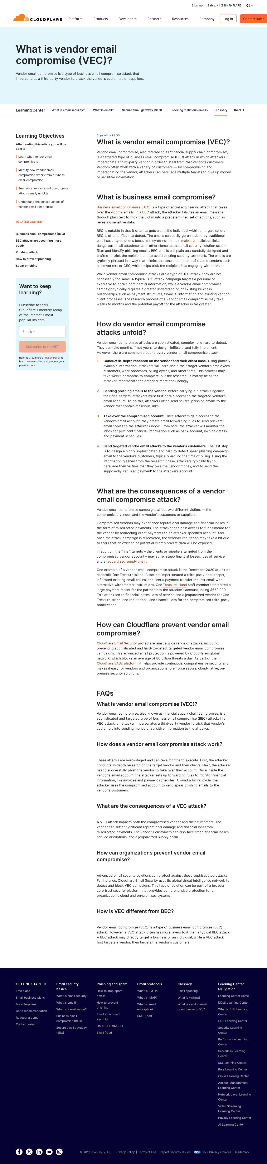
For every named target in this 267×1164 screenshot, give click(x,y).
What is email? (103, 110)
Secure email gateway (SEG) (142, 110)
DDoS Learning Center (233, 1002)
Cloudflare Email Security (117, 643)
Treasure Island (175, 585)
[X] (29, 1152)
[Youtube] (49, 1152)
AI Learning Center (231, 1124)
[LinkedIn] (39, 1152)
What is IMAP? (147, 997)
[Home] (38, 18)
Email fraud (104, 1032)
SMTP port (144, 1016)
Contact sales (25, 1024)
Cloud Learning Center (233, 1076)
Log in (228, 18)
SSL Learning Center (232, 1062)
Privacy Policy (52, 357)
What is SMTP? (147, 991)
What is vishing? (189, 997)
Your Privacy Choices (216, 1152)
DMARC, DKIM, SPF (110, 1026)
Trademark (242, 1152)
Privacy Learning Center (234, 1118)
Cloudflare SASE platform (117, 663)
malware (188, 240)
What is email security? (68, 110)
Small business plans (30, 997)
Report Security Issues (175, 1152)
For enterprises (26, 1004)
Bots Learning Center (232, 1069)
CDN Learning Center (232, 1021)
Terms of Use (147, 1152)
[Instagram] (59, 1152)
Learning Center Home (233, 996)
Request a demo (27, 1017)
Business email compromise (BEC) (124, 207)
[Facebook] (19, 1152)
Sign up (197, 5)
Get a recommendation (31, 1011)
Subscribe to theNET (42, 347)
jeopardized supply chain (126, 561)
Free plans (23, 991)
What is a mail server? (71, 1009)
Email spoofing (188, 991)
